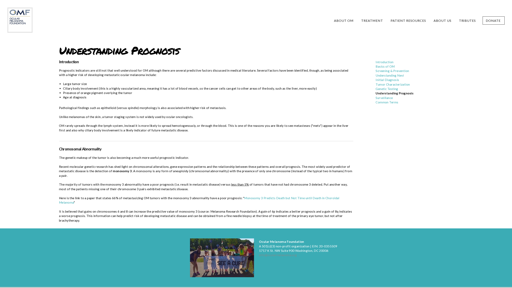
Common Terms (387, 102)
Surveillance (384, 98)
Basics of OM (385, 66)
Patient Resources (409, 20)
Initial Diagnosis (387, 80)
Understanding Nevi (390, 75)
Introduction (384, 62)
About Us (443, 20)
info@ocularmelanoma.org (278, 255)
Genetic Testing (387, 89)
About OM (344, 20)
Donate (493, 20)
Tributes (467, 20)
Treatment (372, 20)
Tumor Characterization (393, 84)
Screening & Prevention (392, 71)
